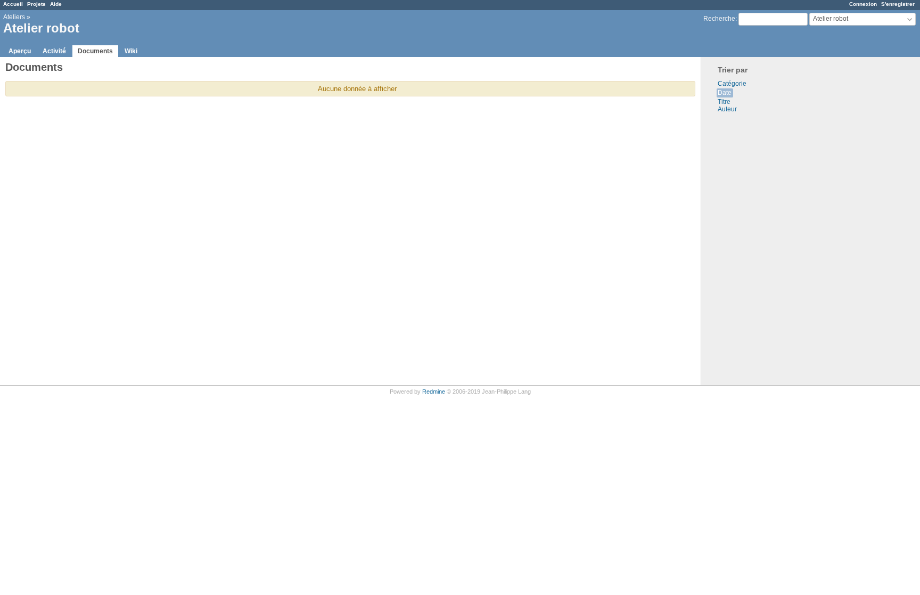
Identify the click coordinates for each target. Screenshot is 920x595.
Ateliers (14, 17)
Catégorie (732, 83)
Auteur (727, 109)
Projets (36, 4)
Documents (95, 51)
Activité (54, 51)
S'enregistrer (898, 4)
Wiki (131, 51)
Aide (56, 4)
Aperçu (20, 51)
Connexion (863, 4)
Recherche (719, 18)
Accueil (13, 4)
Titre (724, 101)
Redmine (433, 391)
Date (725, 92)
